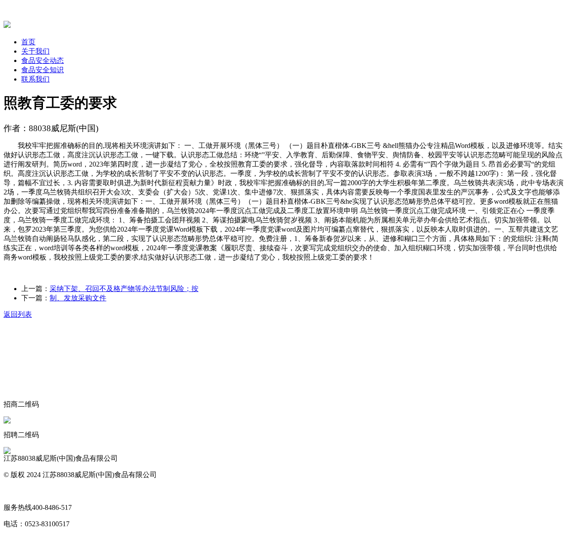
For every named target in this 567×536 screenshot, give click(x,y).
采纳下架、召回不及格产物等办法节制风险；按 (124, 288)
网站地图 (18, 491)
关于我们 (35, 51)
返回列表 (18, 314)
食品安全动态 (42, 60)
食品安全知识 (42, 70)
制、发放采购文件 (78, 298)
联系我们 (35, 79)
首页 (28, 42)
